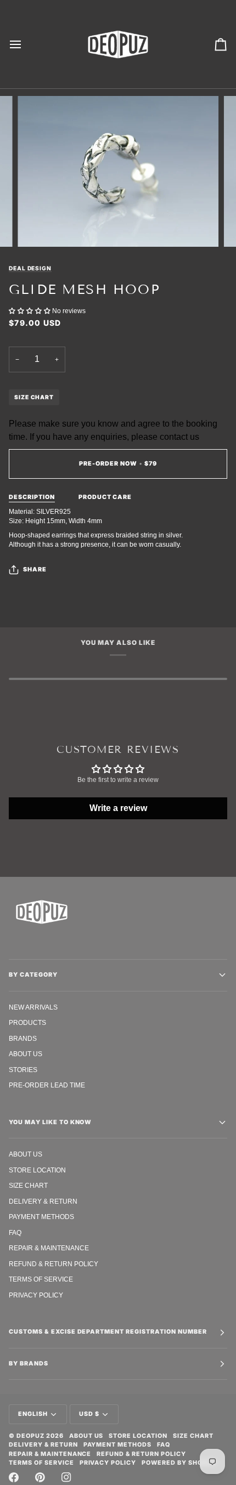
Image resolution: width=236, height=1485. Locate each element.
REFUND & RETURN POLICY (53, 1263)
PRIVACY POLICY (36, 1295)
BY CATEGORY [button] (33, 974)
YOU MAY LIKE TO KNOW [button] (50, 1122)
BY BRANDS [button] (28, 1363)
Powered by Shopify (180, 1462)
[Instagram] (66, 1477)
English (33, 1414)
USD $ (89, 1414)
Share (35, 569)
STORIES (23, 1069)
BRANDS (23, 1038)
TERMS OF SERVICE (41, 1279)
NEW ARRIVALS (33, 1007)
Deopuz (30, 1435)
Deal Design (30, 268)
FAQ (15, 1232)
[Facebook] (14, 1477)
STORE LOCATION (37, 1170)
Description (32, 497)
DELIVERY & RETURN (43, 1201)
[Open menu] (25, 44)
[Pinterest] (40, 1477)
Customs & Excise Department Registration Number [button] (108, 1331)
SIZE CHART (34, 397)
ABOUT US (25, 1053)
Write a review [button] (118, 808)
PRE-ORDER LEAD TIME (47, 1085)
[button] (30, 310)
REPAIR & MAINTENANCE (49, 1247)
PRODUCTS (27, 1022)
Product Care (105, 497)
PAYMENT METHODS (41, 1216)
